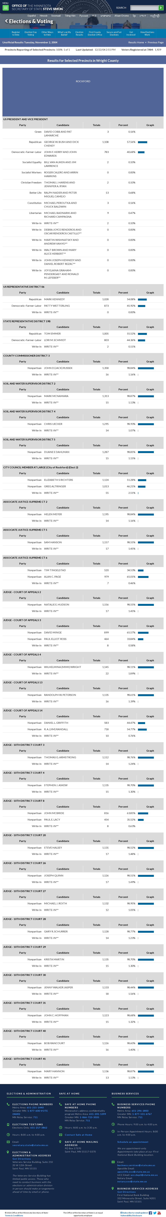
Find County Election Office (95, 33)
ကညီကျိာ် (155, 15)
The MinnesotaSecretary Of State (37, 7)
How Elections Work (147, 33)
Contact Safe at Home (78, 1134)
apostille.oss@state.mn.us (133, 1171)
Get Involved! (131, 33)
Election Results (79, 33)
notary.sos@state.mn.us (132, 1181)
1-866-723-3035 (89, 1117)
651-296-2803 (140, 1110)
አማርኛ (143, 15)
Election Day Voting (31, 33)
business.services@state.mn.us (136, 1165)
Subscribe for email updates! (135, 1212)
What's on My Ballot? (64, 33)
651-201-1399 (97, 1114)
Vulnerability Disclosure (131, 1215)
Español (32, 15)
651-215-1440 (35, 1107)
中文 (94, 15)
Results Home (136, 42)
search (121, 7)
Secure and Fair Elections (114, 33)
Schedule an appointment (132, 1141)
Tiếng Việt (70, 15)
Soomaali (56, 15)
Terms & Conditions (14, 1215)
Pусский (83, 15)
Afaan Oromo (122, 15)
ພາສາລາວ (106, 15)
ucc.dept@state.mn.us (144, 1175)
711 (35, 1117)
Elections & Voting (31, 21)
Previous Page (156, 42)
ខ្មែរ (134, 15)
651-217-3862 (38, 1127)
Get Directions (21, 1158)
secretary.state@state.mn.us (30, 1145)
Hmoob (43, 15)
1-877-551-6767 (142, 1114)
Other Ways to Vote (47, 33)
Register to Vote (16, 33)
